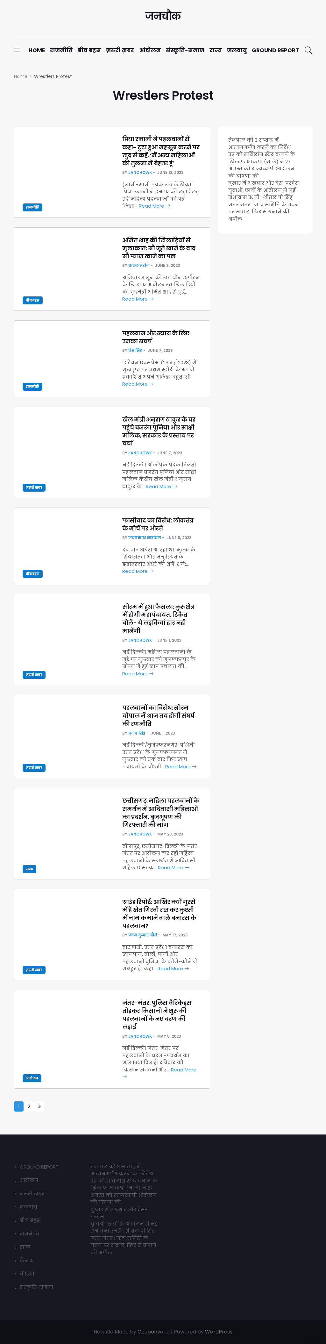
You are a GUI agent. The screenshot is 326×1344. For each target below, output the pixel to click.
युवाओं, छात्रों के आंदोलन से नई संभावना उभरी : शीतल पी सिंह (261, 194)
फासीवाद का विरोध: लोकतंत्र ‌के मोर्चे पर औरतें (158, 524)
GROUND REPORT (39, 1166)
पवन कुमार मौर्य (142, 935)
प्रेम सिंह (135, 350)
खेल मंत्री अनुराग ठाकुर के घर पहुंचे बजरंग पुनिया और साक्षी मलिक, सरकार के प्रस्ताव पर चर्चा (158, 432)
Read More (152, 206)
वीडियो (27, 1273)
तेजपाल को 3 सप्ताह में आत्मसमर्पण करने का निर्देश (259, 144)
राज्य (215, 50)
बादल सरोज (139, 265)
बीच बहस (89, 50)
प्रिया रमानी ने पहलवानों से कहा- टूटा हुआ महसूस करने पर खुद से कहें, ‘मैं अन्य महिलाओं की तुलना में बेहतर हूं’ (161, 151)
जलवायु (237, 50)
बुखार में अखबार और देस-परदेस (263, 183)
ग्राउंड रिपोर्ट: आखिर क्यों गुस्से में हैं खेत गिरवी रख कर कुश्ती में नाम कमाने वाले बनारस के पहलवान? (159, 914)
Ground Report (275, 50)
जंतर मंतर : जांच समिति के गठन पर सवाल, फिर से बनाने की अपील (263, 211)
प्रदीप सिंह (136, 733)
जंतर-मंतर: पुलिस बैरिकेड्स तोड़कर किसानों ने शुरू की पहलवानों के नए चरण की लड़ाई (157, 1015)
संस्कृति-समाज (185, 50)
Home (37, 50)
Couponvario (154, 1331)
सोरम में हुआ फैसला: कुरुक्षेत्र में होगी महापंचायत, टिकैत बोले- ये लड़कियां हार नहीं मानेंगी (158, 619)
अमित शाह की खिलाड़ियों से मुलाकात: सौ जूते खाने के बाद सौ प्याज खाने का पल (158, 248)
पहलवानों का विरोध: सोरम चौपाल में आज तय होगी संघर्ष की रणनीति (158, 716)
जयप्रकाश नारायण (144, 537)
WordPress (218, 1331)
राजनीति (61, 50)
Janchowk (140, 172)
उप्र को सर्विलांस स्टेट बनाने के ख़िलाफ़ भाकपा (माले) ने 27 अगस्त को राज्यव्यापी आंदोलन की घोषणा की (261, 165)
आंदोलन (150, 50)
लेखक (27, 1260)
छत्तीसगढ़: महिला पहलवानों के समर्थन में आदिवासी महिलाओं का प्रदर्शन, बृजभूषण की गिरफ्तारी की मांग (160, 813)
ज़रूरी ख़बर (120, 50)
